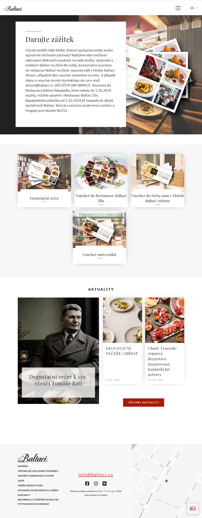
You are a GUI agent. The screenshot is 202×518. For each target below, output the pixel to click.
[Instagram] (96, 483)
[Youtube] (105, 483)
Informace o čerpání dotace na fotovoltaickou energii (38, 502)
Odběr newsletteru (30, 485)
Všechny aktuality (143, 402)
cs (192, 8)
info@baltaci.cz (95, 474)
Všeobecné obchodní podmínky (38, 471)
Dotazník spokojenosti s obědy (38, 490)
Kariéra (23, 466)
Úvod (21, 461)
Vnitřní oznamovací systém (36, 475)
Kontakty (24, 495)
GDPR (21, 480)
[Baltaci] (31, 8)
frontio (103, 495)
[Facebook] (87, 483)
